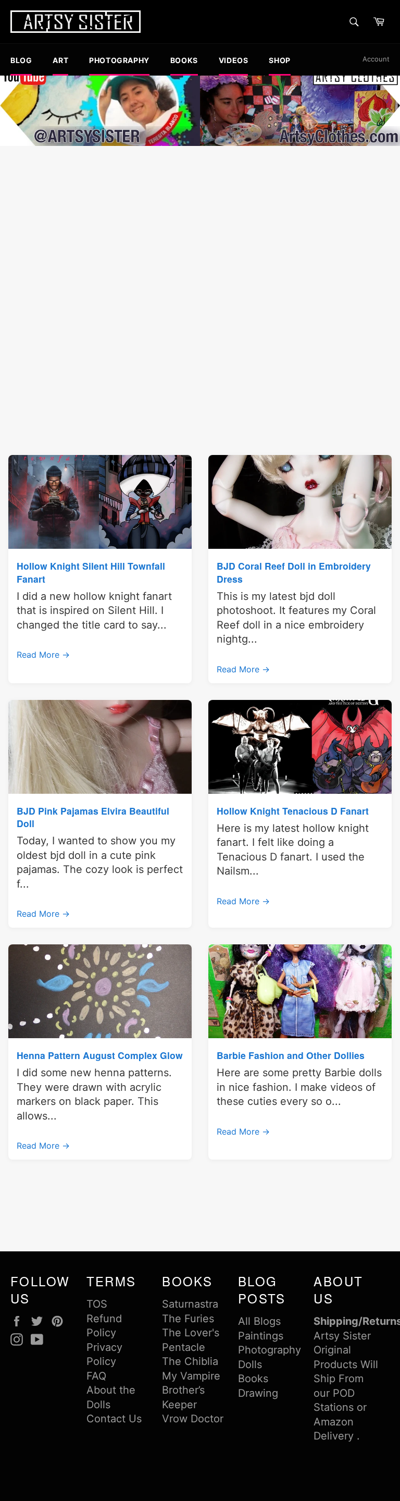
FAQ (96, 1376)
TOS (96, 1304)
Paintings (260, 1336)
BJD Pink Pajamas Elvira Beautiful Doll (93, 817)
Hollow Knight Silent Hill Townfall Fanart (91, 572)
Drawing (258, 1393)
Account (376, 59)
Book (250, 1378)
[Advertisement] (200, 227)
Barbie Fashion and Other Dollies (291, 1055)
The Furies (188, 1318)
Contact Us (114, 1418)
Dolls (250, 1364)
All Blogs (259, 1321)
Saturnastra (190, 1304)
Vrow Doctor (192, 1418)
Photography (269, 1350)
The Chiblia (190, 1361)
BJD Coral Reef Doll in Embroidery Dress (294, 572)
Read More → (43, 654)
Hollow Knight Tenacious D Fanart (293, 810)
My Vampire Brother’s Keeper (191, 1390)
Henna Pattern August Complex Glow (100, 1055)
